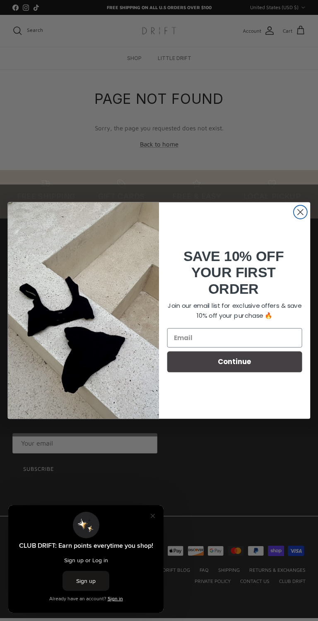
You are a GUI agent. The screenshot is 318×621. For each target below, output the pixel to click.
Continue (234, 362)
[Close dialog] (300, 212)
